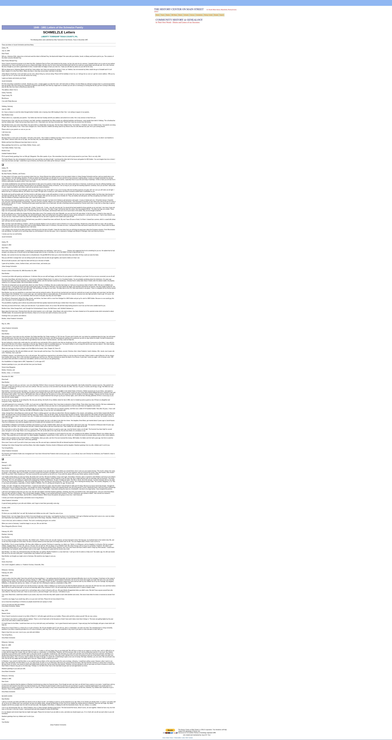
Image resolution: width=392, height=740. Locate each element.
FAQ (187, 737)
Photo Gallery (177, 737)
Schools (186, 15)
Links (183, 737)
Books (180, 15)
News (171, 737)
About (167, 737)
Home (157, 15)
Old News (174, 15)
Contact (191, 737)
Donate (216, 15)
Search (222, 15)
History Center (208, 15)
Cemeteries (199, 15)
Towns (162, 15)
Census (192, 15)
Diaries (168, 15)
